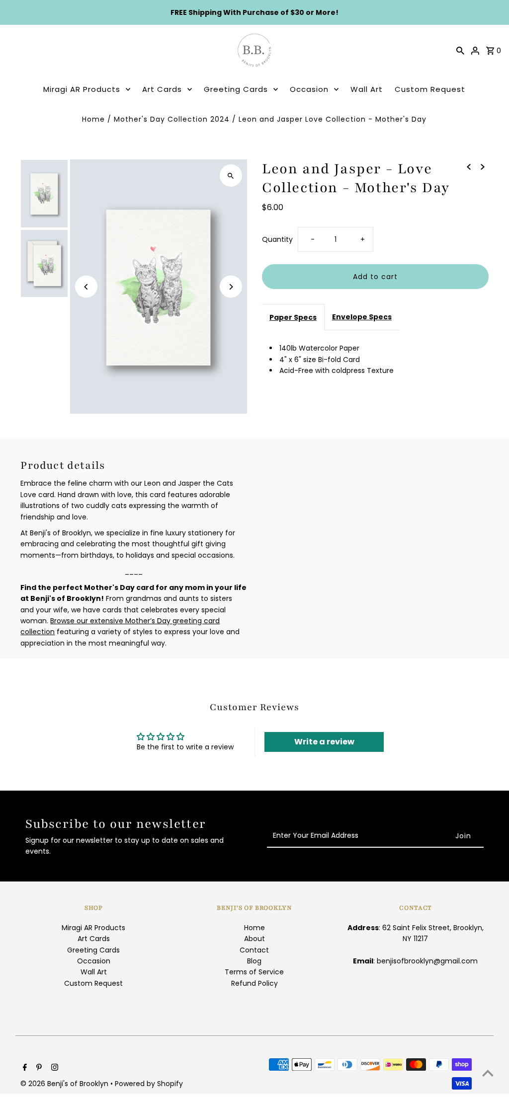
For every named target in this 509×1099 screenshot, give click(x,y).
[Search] (460, 50)
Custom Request (430, 89)
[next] (483, 165)
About (254, 939)
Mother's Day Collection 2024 (172, 119)
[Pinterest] (38, 1068)
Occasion (309, 89)
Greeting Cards (236, 89)
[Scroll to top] (488, 1073)
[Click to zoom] (231, 175)
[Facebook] (23, 1068)
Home (93, 119)
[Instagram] (53, 1068)
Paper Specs (293, 317)
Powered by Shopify (149, 1084)
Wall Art (366, 89)
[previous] (469, 165)
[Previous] (86, 287)
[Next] (231, 287)
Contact (254, 950)
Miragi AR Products (81, 89)
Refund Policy (254, 983)
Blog (254, 961)
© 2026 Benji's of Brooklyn (65, 1084)
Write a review (324, 741)
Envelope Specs (362, 317)
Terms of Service (254, 972)
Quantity (277, 239)
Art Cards (162, 89)
